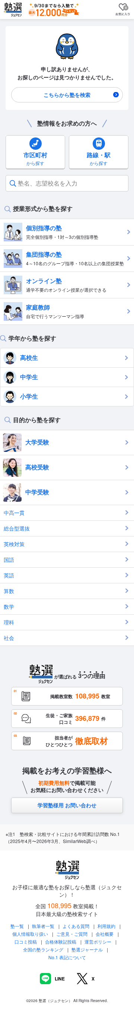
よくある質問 (76, 926)
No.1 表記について (67, 957)
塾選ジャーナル (87, 949)
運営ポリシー (97, 941)
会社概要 (105, 934)
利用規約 (106, 926)
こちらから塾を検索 (67, 94)
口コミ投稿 (26, 941)
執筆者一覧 (43, 926)
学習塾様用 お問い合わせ (67, 805)
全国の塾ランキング (43, 949)
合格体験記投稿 (60, 941)
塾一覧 (17, 926)
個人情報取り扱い (30, 934)
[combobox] (18, 183)
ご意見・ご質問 (71, 934)
